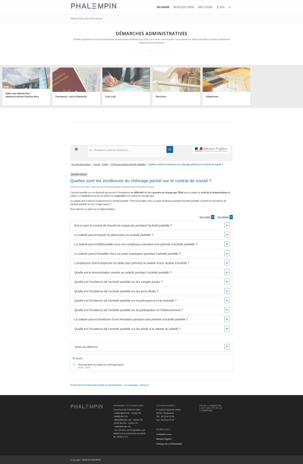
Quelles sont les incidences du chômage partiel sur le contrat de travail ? (186, 164)
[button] (151, 225)
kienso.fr (144, 385)
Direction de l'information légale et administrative (97, 385)
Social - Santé (101, 164)
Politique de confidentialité (169, 443)
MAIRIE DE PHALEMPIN (91, 460)
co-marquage (131, 385)
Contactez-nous (164, 434)
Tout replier (205, 217)
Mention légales (164, 438)
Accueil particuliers (81, 164)
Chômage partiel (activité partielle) (128, 164)
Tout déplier (223, 217)
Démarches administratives (86, 18)
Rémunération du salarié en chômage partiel (100, 364)
